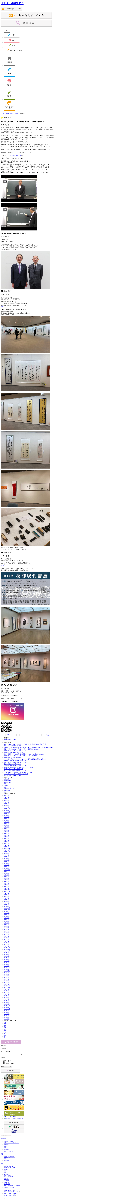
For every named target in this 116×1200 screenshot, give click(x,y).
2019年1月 (6, 946)
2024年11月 (7, 830)
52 (35, 735)
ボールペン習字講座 (9, 1195)
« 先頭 (7, 735)
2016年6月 (6, 995)
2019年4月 (6, 941)
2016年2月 (6, 1002)
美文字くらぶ (7, 787)
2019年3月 (6, 942)
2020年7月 (6, 916)
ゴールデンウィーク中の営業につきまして (16, 774)
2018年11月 (7, 949)
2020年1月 (6, 926)
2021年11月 (7, 889)
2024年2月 (6, 845)
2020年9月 (6, 913)
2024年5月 (6, 840)
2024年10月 (7, 832)
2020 (5, 1030)
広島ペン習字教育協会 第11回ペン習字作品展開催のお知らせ (21, 749)
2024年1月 (6, 846)
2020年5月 (6, 919)
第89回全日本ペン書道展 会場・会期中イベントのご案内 (20, 755)
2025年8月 (6, 815)
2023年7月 (6, 856)
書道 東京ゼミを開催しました (12, 764)
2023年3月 (6, 863)
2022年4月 (6, 881)
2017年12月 (7, 967)
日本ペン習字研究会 (12, 3)
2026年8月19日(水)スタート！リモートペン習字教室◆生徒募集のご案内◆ (25, 759)
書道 (2, 1163)
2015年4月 (6, 1017)
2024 (5, 1025)
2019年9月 (6, 932)
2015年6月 (6, 1015)
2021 (5, 1029)
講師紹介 (6, 1144)
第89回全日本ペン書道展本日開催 (13, 752)
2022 (5, 1027)
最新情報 (6, 1182)
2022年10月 (7, 871)
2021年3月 (6, 903)
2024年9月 (6, 833)
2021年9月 (6, 893)
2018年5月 (6, 959)
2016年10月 (7, 989)
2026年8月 (6, 795)
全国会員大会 (7, 780)
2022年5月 (6, 880)
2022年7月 (6, 876)
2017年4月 (6, 979)
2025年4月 (6, 822)
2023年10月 (7, 851)
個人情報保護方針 (9, 1190)
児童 (2, 1154)
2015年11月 (7, 1007)
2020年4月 (6, 921)
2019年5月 (6, 939)
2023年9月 (6, 853)
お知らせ (6, 779)
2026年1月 (6, 807)
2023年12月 (7, 848)
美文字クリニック (9, 788)
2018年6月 (6, 957)
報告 (5, 784)
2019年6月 (6, 937)
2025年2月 (6, 825)
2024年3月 (6, 843)
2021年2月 (6, 904)
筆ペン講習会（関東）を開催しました (14, 775)
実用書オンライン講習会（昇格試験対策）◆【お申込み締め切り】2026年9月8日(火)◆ (28, 747)
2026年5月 (6, 800)
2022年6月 (6, 878)
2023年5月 (6, 860)
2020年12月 (7, 908)
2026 (5, 1022)
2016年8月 (6, 992)
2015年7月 (6, 1014)
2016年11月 (7, 987)
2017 (5, 1035)
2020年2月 (6, 924)
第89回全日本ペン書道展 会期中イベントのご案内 (18, 767)
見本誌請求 (7, 1184)
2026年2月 (6, 805)
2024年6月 (6, 838)
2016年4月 (6, 999)
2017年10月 (7, 971)
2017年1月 (6, 984)
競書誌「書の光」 (9, 1166)
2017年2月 (6, 982)
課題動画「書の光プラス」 (11, 1167)
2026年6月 (6, 798)
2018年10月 (7, 951)
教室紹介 (6, 1179)
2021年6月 (6, 898)
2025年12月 (7, 808)
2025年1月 (6, 827)
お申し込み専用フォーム (14, 155)
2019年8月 (6, 934)
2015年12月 (7, 1005)
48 (25, 735)
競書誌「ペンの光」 (9, 1141)
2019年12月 (7, 928)
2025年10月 (7, 812)
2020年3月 (6, 923)
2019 (5, 1032)
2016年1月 (6, 1004)
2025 (5, 1023)
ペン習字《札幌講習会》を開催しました (15, 765)
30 (20, 735)
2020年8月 (6, 914)
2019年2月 (6, 944)
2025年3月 (6, 823)
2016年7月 (6, 994)
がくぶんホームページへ (11, 1193)
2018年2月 (6, 964)
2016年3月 (6, 1000)
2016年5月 (6, 997)
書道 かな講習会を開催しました (13, 745)
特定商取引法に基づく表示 (11, 1192)
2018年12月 (7, 947)
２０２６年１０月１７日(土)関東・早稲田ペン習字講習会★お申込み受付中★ (26, 744)
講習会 (6, 792)
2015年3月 (6, 1019)
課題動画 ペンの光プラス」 (11, 1143)
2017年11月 (7, 969)
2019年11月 (7, 929)
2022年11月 (7, 870)
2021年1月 (6, 906)
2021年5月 (6, 899)
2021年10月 (7, 891)
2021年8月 (6, 894)
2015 (5, 1037)
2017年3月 (6, 981)
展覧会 (6, 785)
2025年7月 (6, 817)
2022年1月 (6, 886)
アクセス (3, 306)
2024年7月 (6, 836)
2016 (5, 1036)
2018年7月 (6, 956)
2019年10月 (7, 931)
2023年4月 (6, 861)
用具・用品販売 (8, 1151)
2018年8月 (6, 954)
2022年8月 (6, 875)
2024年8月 (6, 835)
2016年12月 (7, 985)
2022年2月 (6, 884)
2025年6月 (6, 818)
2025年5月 (6, 820)
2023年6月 (6, 858)
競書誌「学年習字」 (9, 1157)
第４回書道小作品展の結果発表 (12, 757)
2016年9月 (6, 990)
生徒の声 (6, 1149)
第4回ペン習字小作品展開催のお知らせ (15, 760)
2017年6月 (6, 976)
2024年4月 (6, 841)
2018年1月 (6, 966)
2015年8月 (6, 1012)
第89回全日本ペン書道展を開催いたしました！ (17, 750)
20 (18, 735)
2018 (5, 1033)
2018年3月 (6, 962)
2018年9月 (6, 952)
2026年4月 (6, 802)
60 (40, 735)
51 (32, 735)
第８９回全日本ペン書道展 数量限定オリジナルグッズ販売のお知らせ (24, 754)
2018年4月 (6, 961)
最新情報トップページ (12, 113)
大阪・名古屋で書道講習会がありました (15, 762)
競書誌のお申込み (9, 1187)
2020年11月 (7, 909)
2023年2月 (6, 865)
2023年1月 (6, 866)
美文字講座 (7, 790)
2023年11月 (7, 850)
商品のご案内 (7, 782)
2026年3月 (6, 803)
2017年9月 (6, 972)
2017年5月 (6, 977)
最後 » (48, 735)
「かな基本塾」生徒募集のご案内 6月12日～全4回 (18, 772)
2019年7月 (6, 936)
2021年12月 (7, 888)
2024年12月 (7, 828)
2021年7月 (6, 896)
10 (15, 735)
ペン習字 (3, 1138)
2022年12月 (7, 868)
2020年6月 (6, 918)
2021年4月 (6, 901)
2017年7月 (6, 974)
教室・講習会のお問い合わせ (12, 1185)
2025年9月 (6, 813)
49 (27, 735)
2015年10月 (7, 1009)
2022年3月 (6, 883)
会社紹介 (6, 1180)
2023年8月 (6, 855)
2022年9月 (6, 873)
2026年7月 (6, 797)
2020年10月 (7, 911)
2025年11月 (7, 810)
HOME (2, 113)
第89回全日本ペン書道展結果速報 (13, 769)
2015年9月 (6, 1010)
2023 (5, 1026)
